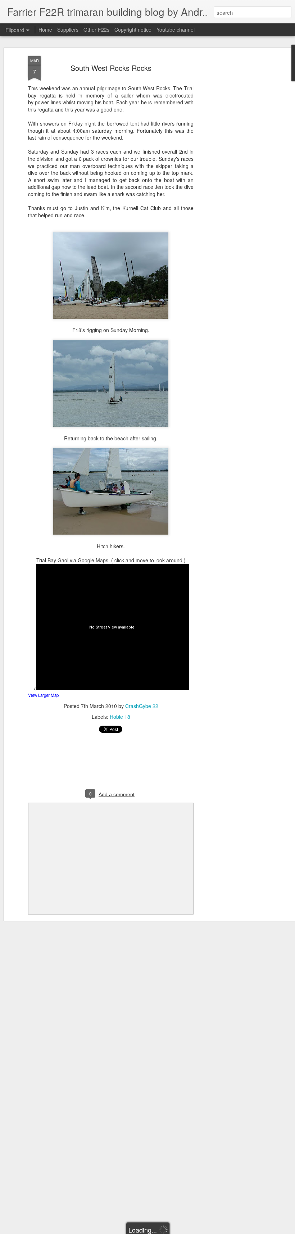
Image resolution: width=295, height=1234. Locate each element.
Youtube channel (175, 29)
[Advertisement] (233, 169)
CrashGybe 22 (141, 705)
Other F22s (96, 29)
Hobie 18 (120, 716)
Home (45, 29)
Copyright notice (132, 29)
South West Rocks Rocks (111, 68)
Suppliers (67, 29)
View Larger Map (43, 695)
